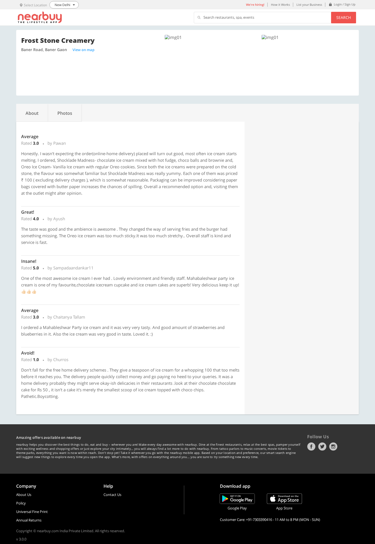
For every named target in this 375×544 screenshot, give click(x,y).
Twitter (322, 446)
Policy (21, 503)
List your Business (309, 4)
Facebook (311, 446)
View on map (83, 49)
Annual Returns (28, 520)
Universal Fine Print (32, 511)
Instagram (333, 446)
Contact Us (112, 494)
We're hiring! (255, 4)
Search (343, 17)
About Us (23, 494)
